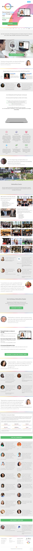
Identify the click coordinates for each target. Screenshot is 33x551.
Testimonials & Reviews (12, 541)
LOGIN (29, 1)
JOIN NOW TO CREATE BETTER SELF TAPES (16, 354)
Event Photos (3, 543)
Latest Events (3, 542)
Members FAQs (19, 541)
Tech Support (19, 542)
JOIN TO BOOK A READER (16, 54)
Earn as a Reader (3, 540)
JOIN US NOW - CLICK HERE (16, 520)
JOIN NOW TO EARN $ (16, 307)
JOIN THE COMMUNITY (16, 437)
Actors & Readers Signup (20, 540)
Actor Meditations (3, 541)
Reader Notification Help (20, 543)
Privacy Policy (11, 540)
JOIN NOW (9, 23)
